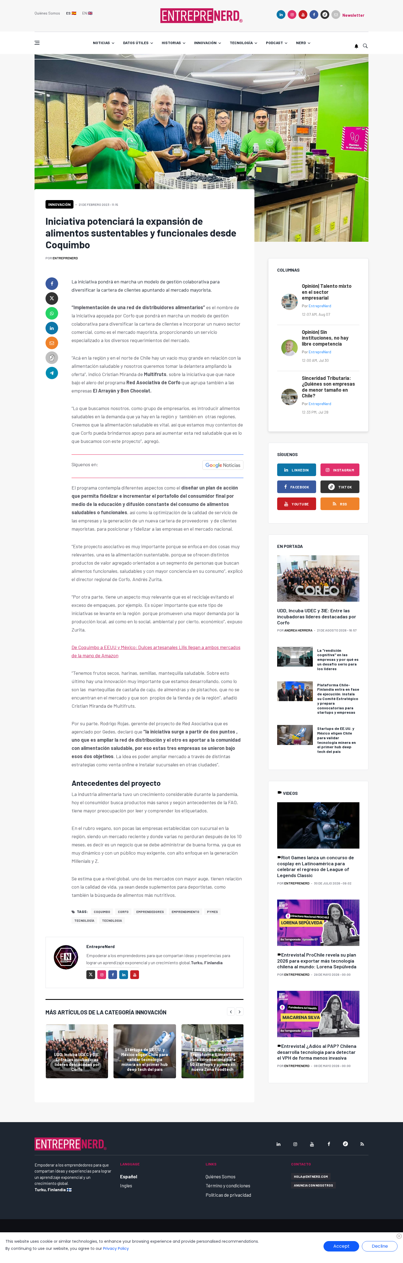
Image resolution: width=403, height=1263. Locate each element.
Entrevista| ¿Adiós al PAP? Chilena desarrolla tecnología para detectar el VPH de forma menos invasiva (316, 1052)
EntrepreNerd (65, 258)
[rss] (362, 1144)
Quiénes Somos (47, 13)
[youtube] (303, 14)
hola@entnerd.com (311, 1176)
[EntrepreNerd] (201, 15)
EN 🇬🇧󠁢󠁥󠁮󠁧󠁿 (87, 13)
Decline (380, 1246)
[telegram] (52, 372)
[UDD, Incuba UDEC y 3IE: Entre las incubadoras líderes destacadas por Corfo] (77, 1051)
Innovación (205, 42)
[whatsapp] (52, 313)
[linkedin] (281, 14)
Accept (341, 1246)
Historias (171, 42)
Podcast (274, 42)
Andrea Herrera (298, 630)
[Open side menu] (37, 42)
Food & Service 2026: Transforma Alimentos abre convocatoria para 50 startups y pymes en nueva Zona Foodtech (212, 1059)
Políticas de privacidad (228, 1194)
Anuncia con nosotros (313, 1185)
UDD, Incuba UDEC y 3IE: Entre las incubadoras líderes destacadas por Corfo (77, 1062)
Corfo (123, 912)
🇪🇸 (71, 13)
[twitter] (52, 298)
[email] (52, 343)
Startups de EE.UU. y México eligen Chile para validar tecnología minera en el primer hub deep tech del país (144, 1059)
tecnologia (112, 920)
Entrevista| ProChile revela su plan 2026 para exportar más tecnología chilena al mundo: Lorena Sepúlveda (316, 960)
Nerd (301, 42)
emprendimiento (185, 912)
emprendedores (150, 912)
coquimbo (102, 912)
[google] (324, 14)
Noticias (101, 42)
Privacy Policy (116, 1248)
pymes (212, 912)
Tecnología (241, 42)
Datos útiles (136, 42)
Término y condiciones (228, 1185)
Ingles (126, 1185)
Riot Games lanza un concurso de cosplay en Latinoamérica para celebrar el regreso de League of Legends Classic (315, 866)
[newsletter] (335, 14)
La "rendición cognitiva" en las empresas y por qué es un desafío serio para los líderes (338, 659)
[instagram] (292, 14)
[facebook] (314, 14)
